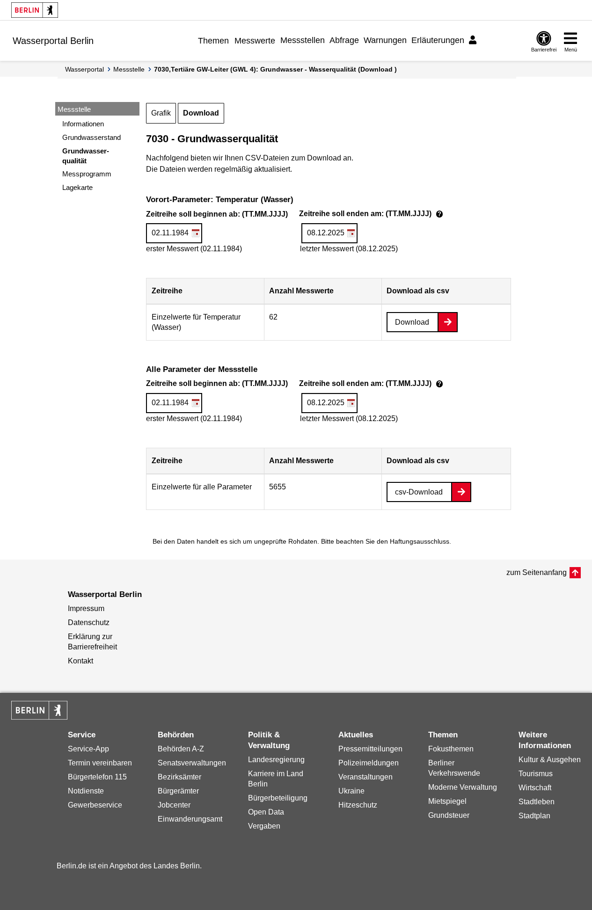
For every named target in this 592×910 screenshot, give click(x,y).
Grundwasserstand (91, 137)
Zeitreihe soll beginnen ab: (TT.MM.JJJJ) (296, 215)
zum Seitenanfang (536, 572)
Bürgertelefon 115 (97, 777)
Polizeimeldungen (368, 763)
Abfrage (344, 40)
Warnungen (385, 40)
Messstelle (129, 69)
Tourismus (536, 774)
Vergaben (264, 826)
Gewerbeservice (95, 805)
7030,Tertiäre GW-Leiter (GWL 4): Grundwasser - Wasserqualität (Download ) (275, 69)
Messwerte (254, 40)
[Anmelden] (474, 40)
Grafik (161, 113)
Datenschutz (89, 622)
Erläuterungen (437, 40)
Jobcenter (174, 805)
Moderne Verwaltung (462, 787)
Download (201, 113)
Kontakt (80, 661)
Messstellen (302, 40)
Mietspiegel (447, 801)
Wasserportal (84, 69)
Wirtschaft (535, 788)
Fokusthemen (451, 749)
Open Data (266, 812)
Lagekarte (77, 187)
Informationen (83, 124)
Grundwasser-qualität (85, 156)
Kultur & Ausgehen (550, 760)
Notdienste (86, 791)
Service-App (88, 749)
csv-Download (419, 492)
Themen (213, 40)
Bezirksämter (179, 777)
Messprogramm (86, 174)
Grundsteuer (448, 815)
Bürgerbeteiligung (277, 798)
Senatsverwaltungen (192, 763)
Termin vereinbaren (100, 763)
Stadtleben (537, 802)
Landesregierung (276, 760)
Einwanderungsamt (190, 819)
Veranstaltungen (365, 777)
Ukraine (351, 791)
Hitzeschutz (357, 805)
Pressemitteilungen (370, 749)
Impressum (86, 608)
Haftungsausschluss (419, 541)
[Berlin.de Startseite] (34, 10)
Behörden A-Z (181, 749)
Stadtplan (534, 816)
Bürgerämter (178, 791)
